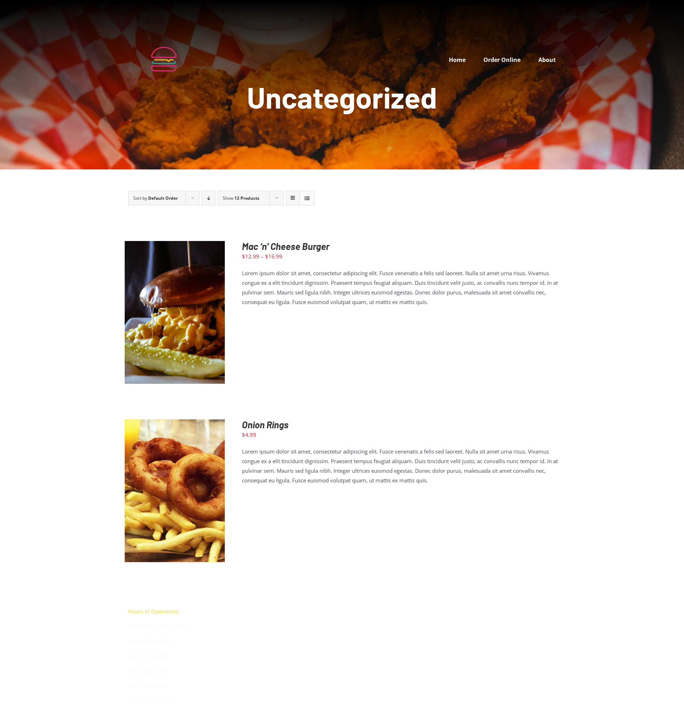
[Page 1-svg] (164, 27)
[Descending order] (209, 198)
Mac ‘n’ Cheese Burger (286, 246)
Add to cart (159, 492)
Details (199, 314)
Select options (159, 314)
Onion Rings (265, 424)
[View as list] (307, 198)
